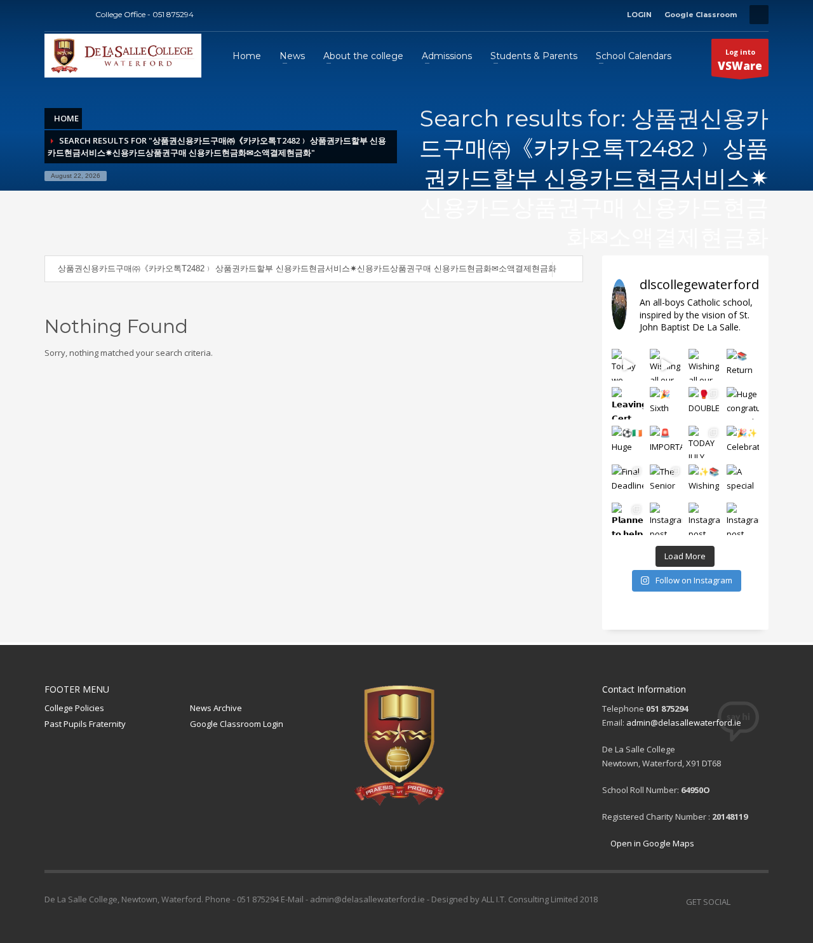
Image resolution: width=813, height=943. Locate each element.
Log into (740, 60)
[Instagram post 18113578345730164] (666, 519)
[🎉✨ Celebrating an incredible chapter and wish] (743, 442)
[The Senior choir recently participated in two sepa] (666, 481)
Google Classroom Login (236, 723)
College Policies (74, 708)
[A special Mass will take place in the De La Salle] (743, 481)
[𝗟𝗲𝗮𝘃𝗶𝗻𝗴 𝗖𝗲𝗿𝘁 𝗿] (628, 403)
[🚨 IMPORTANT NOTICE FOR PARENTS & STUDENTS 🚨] (666, 442)
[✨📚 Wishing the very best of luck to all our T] (705, 481)
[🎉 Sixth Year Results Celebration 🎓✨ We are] (666, 403)
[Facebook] (54, 14)
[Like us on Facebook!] (739, 901)
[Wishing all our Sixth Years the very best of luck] (705, 365)
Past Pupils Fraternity (85, 723)
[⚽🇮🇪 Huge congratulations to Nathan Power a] (628, 442)
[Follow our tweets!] (759, 901)
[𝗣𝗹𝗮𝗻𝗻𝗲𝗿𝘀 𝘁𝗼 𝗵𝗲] (628, 519)
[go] (567, 269)
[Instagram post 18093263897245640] (743, 519)
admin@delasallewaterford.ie (683, 722)
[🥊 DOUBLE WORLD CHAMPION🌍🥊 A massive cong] (705, 403)
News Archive (216, 708)
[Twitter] (73, 14)
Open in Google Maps (651, 843)
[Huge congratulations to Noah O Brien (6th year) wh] (743, 403)
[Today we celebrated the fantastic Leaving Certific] (628, 365)
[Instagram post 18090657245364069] (705, 519)
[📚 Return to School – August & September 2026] (743, 365)
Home (66, 118)
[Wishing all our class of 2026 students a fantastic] (666, 365)
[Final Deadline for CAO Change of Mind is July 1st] (628, 481)
